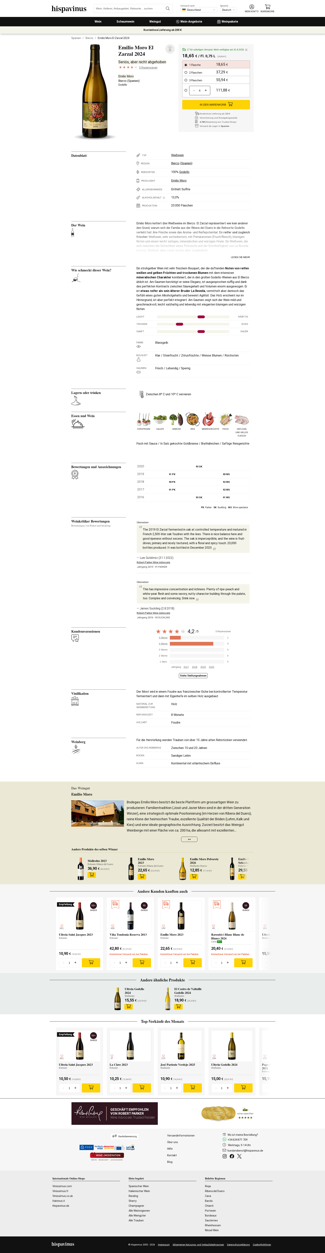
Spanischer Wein (139, 1186)
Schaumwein (125, 21)
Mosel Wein (212, 1230)
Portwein (210, 1210)
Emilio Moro (126, 76)
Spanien (76, 38)
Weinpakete (230, 21)
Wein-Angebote (191, 21)
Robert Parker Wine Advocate (153, 562)
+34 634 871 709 (238, 1139)
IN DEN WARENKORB (213, 104)
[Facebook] (233, 1157)
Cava (208, 1195)
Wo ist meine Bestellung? (243, 1134)
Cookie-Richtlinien (262, 1244)
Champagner (136, 1205)
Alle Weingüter (137, 1215)
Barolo (209, 1200)
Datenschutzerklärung (238, 1244)
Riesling (133, 1195)
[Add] (91, 962)
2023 (211, 667)
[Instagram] (225, 1157)
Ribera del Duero (215, 1191)
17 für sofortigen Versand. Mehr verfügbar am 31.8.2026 (217, 49)
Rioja (208, 1186)
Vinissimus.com (62, 1186)
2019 (203, 667)
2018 (194, 667)
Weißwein (177, 155)
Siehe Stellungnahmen (193, 675)
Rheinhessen (213, 1225)
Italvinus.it (58, 1200)
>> (189, 839)
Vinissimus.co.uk (62, 1195)
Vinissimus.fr (60, 1191)
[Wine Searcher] (227, 1113)
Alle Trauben (136, 1220)
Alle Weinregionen (139, 1210)
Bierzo (89, 38)
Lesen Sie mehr (240, 257)
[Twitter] (240, 1157)
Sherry (133, 1200)
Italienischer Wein (139, 1191)
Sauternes (211, 1220)
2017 (186, 667)
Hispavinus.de (60, 1205)
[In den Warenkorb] (91, 875)
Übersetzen (143, 522)
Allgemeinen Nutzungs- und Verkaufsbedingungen (198, 1244)
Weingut (155, 21)
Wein (98, 21)
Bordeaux (210, 1215)
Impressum (164, 1244)
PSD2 (88, 1147)
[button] (252, 8)
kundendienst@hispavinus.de (245, 1150)
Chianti (209, 1205)
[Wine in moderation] (107, 1156)
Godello (122, 84)
